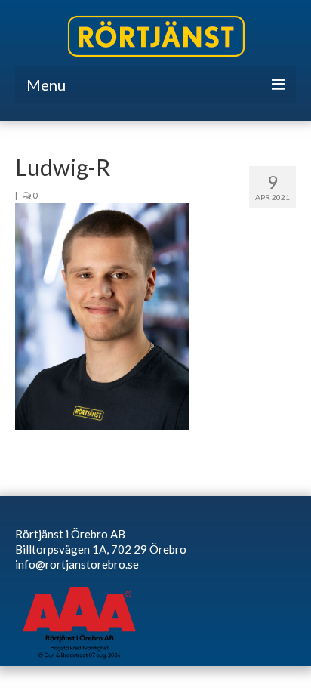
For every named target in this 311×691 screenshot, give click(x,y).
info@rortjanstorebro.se (77, 564)
